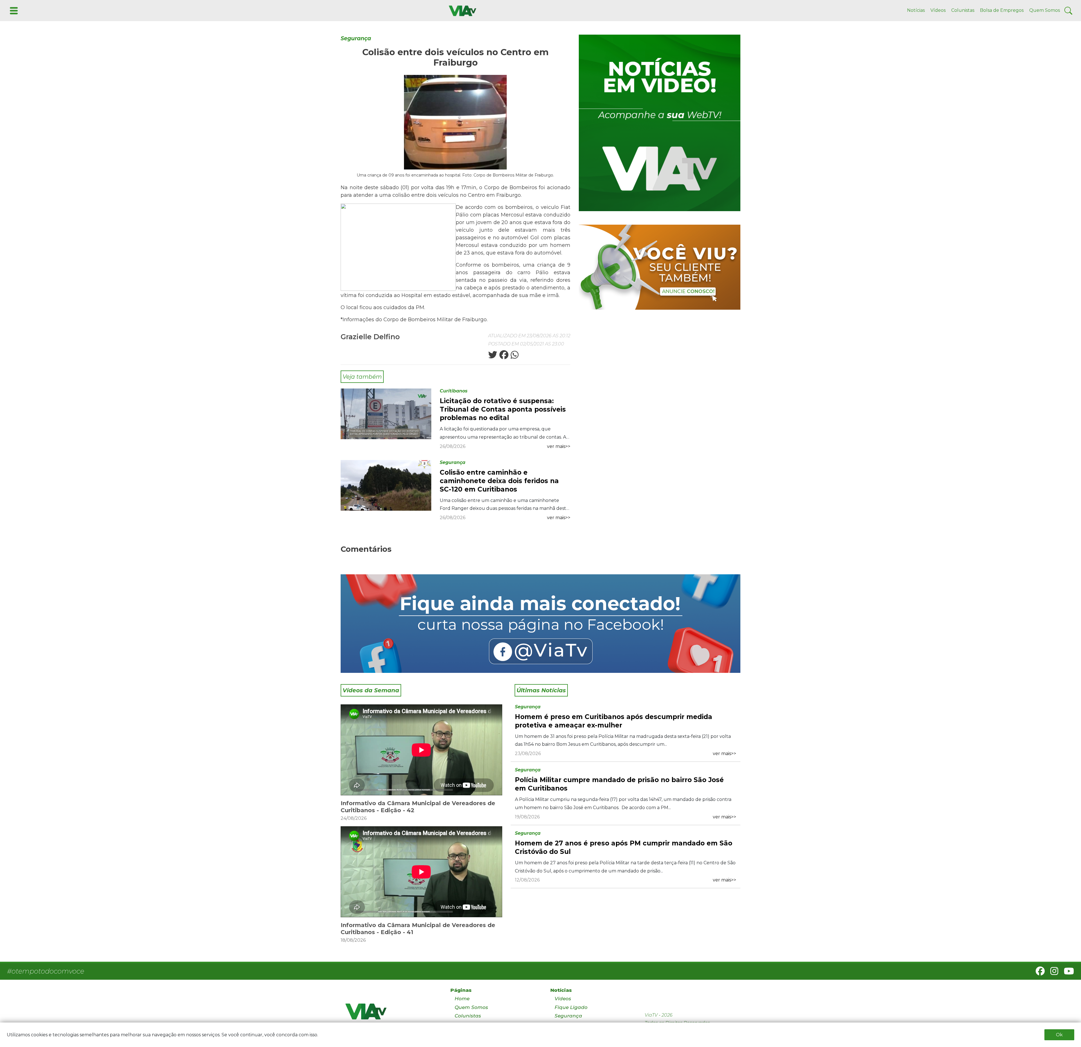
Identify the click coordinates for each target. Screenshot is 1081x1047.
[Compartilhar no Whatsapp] (514, 356)
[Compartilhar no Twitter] (492, 356)
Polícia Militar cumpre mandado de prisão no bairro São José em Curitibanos (619, 784)
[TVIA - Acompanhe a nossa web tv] (659, 123)
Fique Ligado (571, 1007)
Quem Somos (1044, 10)
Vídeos (938, 10)
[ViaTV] (461, 10)
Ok (1059, 1034)
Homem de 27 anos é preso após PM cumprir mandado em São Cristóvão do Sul (623, 847)
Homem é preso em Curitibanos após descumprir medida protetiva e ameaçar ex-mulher (613, 721)
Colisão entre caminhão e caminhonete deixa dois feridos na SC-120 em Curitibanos (499, 480)
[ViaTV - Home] (390, 1014)
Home (462, 998)
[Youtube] (1066, 972)
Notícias (916, 10)
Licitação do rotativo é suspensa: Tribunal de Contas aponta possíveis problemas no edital (503, 409)
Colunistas (962, 10)
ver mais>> (558, 446)
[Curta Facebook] (540, 623)
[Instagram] (1052, 972)
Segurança (356, 38)
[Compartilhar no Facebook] (503, 356)
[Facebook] (1038, 972)
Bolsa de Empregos (1002, 10)
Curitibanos (454, 391)
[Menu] (13, 10)
